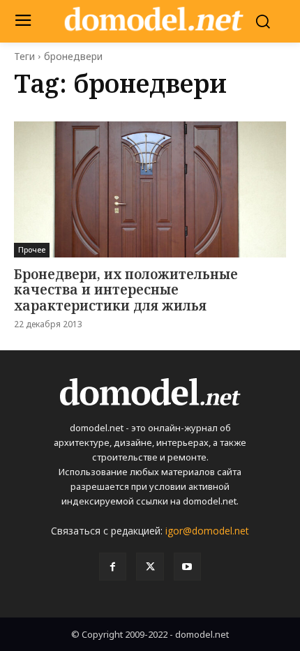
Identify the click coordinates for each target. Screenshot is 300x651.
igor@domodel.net (207, 530)
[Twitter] (149, 566)
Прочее (31, 249)
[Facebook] (112, 566)
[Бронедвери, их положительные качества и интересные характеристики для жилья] (150, 189)
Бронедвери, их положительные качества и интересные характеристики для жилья (126, 290)
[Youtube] (187, 566)
